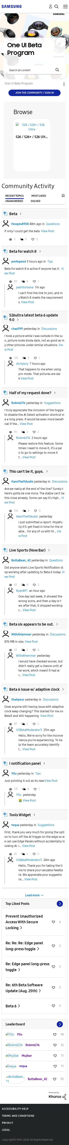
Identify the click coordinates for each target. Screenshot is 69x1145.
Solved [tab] (35, 201)
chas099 (17, 329)
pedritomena (24, 287)
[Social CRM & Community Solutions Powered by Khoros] (57, 1095)
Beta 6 (11, 1006)
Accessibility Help (15, 1108)
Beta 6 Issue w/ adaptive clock (34, 689)
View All (34, 904)
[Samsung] (11, 6)
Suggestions (52, 403)
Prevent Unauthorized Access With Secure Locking (24, 922)
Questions (53, 224)
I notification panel (25, 763)
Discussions (49, 329)
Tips (50, 261)
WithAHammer (21, 634)
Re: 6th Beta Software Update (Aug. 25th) (24, 988)
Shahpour (17, 699)
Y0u (14, 773)
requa (15, 825)
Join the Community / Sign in (34, 92)
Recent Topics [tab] (14, 195)
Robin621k (18, 403)
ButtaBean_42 (21, 560)
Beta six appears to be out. (31, 624)
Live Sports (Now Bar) (27, 550)
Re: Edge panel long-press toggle (27, 967)
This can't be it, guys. (26, 471)
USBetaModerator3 (29, 730)
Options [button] (57, 84)
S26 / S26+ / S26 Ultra (32, 137)
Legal (6, 1130)
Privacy (7, 1122)
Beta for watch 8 (23, 251)
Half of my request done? (30, 393)
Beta (13, 213)
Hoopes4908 (20, 224)
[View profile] (6, 224)
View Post (47, 231)
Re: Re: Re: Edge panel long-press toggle (24, 946)
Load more (32, 895)
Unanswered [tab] (14, 201)
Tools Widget (20, 815)
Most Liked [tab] (38, 195)
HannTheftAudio (22, 481)
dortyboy (22, 363)
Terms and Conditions (18, 1115)
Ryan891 (22, 591)
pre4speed (18, 261)
